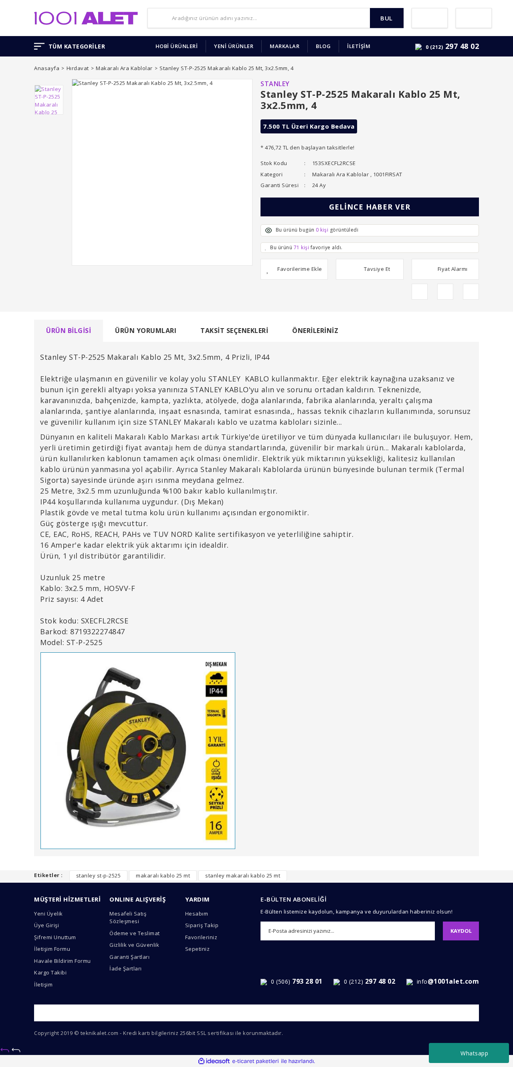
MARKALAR (284, 46)
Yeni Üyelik (48, 913)
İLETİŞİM (358, 46)
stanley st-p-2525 (98, 875)
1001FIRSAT (387, 174)
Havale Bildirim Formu (62, 960)
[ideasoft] (214, 1061)
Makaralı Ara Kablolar (340, 174)
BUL (386, 18)
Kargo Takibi (50, 972)
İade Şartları (125, 968)
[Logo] (86, 17)
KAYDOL (461, 930)
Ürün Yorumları (145, 330)
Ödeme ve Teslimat (134, 933)
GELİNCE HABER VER (369, 207)
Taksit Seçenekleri (234, 330)
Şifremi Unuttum (55, 937)
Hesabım (196, 913)
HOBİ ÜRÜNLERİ (177, 46)
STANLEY (275, 83)
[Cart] (474, 18)
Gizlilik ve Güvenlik (134, 944)
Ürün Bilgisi (68, 330)
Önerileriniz (315, 330)
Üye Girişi (46, 925)
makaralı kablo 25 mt (163, 875)
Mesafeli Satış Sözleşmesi (127, 917)
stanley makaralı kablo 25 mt (242, 875)
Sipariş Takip (202, 925)
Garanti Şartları (129, 956)
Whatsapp (474, 1053)
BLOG (323, 46)
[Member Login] (430, 18)
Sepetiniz (197, 948)
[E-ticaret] (255, 1061)
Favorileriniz (201, 937)
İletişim (43, 984)
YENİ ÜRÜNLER (233, 46)
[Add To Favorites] (294, 269)
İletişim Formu (52, 948)
